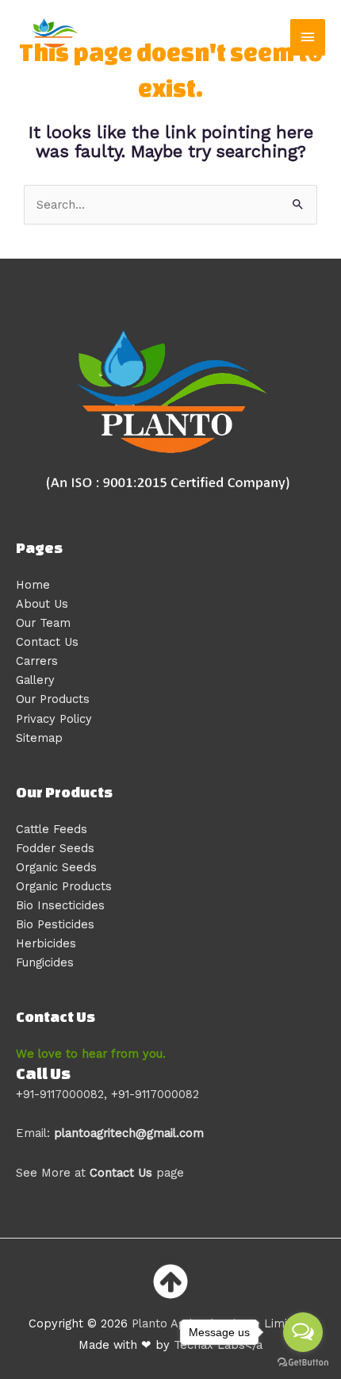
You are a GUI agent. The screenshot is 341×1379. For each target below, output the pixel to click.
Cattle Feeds (51, 829)
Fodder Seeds (55, 848)
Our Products (53, 699)
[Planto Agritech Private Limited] (55, 37)
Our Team (43, 623)
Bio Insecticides (60, 905)
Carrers (37, 661)
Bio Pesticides (55, 924)
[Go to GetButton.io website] (303, 1363)
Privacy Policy (54, 719)
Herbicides (46, 943)
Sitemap (39, 738)
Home (33, 585)
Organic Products (64, 886)
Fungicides (45, 962)
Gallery (35, 680)
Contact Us (47, 642)
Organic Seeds (56, 867)
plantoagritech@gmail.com (129, 1133)
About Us (42, 604)
